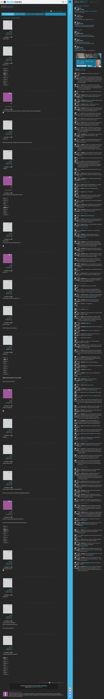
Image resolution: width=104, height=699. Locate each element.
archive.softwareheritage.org (91, 296)
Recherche (63, 2)
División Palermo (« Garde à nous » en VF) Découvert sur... (85, 50)
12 (59, 11)
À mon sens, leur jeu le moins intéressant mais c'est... (84, 19)
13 (61, 11)
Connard (79, 15)
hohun (10, 291)
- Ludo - (10, 57)
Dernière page (65, 11)
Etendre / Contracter (70, 686)
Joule (11, 265)
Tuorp (79, 32)
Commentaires (82, 6)
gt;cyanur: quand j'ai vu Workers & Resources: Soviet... (84, 43)
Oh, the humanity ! (78, 18)
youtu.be (83, 237)
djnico (10, 31)
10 (54, 11)
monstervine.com (81, 533)
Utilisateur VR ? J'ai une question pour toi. (83, 35)
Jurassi (79, 22)
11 (56, 11)
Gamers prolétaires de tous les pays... (82, 42)
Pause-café (20, 14)
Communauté (70, 342)
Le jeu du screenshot (35, 14)
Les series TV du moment (80, 49)
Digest (94, 2)
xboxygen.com (80, 201)
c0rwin (10, 161)
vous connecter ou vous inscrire (36, 687)
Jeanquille (79, 8)
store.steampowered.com (83, 546)
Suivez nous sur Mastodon (70, 693)
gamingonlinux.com (88, 562)
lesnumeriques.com (90, 215)
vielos (10, 456)
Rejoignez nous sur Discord (70, 691)
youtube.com (80, 97)
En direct (81, 2)
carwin (79, 39)
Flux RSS (70, 688)
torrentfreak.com (95, 301)
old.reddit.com (89, 437)
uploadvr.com (87, 485)
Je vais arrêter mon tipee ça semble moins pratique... (84, 26)
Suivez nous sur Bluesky (70, 696)
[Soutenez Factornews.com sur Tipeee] (88, 66)
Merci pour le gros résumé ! (80, 12)
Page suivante (63, 11)
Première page (41, 11)
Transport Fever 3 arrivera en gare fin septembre (84, 25)
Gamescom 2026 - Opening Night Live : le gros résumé (86, 11)
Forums (78, 30)
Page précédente (43, 11)
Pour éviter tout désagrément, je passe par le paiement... (85, 36)
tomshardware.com (93, 389)
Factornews (8, 14)
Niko (11, 103)
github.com (90, 555)
